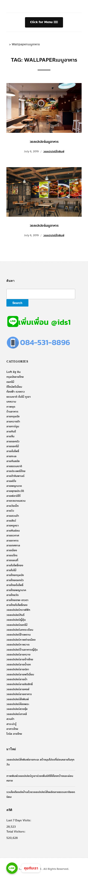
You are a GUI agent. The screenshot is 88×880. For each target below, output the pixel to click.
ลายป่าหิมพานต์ (15, 476)
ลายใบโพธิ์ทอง (14, 565)
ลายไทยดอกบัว (15, 580)
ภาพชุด (10, 407)
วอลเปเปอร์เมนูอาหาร (44, 141)
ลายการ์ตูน (12, 426)
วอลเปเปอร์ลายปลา (17, 669)
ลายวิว (10, 511)
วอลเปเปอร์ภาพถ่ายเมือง (20, 640)
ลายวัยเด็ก (12, 506)
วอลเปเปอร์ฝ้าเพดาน (18, 635)
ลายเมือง (11, 550)
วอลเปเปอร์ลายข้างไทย (19, 659)
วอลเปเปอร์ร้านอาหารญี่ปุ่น (22, 650)
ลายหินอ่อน (13, 531)
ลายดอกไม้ (12, 446)
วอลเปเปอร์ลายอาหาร (19, 694)
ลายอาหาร (12, 541)
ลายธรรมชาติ (14, 466)
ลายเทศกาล (13, 545)
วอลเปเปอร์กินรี (15, 615)
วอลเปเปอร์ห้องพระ (17, 704)
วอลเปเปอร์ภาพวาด (17, 645)
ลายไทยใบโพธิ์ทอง (16, 605)
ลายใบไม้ (11, 570)
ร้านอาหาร (12, 411)
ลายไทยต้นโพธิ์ (14, 585)
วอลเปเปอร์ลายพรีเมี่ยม (20, 674)
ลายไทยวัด (12, 595)
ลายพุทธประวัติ (15, 491)
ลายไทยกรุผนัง (15, 575)
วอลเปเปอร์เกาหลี (16, 714)
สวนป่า (10, 719)
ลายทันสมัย (13, 461)
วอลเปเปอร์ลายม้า (16, 679)
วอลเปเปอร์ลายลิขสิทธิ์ (19, 684)
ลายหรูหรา (12, 525)
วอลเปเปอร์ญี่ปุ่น (16, 620)
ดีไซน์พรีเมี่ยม (14, 387)
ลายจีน (10, 436)
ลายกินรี (11, 431)
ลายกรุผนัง (12, 416)
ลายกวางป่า (13, 421)
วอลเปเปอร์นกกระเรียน (19, 630)
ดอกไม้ (10, 382)
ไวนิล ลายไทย (14, 734)
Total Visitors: (15, 832)
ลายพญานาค (14, 486)
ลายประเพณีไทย (15, 471)
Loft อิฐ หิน (13, 372)
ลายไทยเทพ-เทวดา (17, 600)
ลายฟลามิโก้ (13, 496)
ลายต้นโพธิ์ (12, 451)
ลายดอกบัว (12, 441)
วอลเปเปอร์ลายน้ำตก (18, 664)
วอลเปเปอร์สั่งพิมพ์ (53, 151)
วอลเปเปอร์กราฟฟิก (18, 610)
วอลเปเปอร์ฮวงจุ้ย (17, 709)
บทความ (11, 402)
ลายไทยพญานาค (16, 590)
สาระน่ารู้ (11, 724)
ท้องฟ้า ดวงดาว (15, 392)
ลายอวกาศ (12, 535)
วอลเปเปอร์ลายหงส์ (17, 689)
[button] (44, 22)
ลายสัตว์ (11, 521)
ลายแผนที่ (12, 560)
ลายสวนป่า (12, 516)
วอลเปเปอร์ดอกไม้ (16, 625)
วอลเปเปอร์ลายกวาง (18, 654)
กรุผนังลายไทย (15, 377)
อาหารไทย (12, 729)
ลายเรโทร (12, 555)
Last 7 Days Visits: (18, 820)
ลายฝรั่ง (11, 481)
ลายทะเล (11, 456)
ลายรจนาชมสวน (15, 501)
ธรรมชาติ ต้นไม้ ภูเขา (18, 397)
